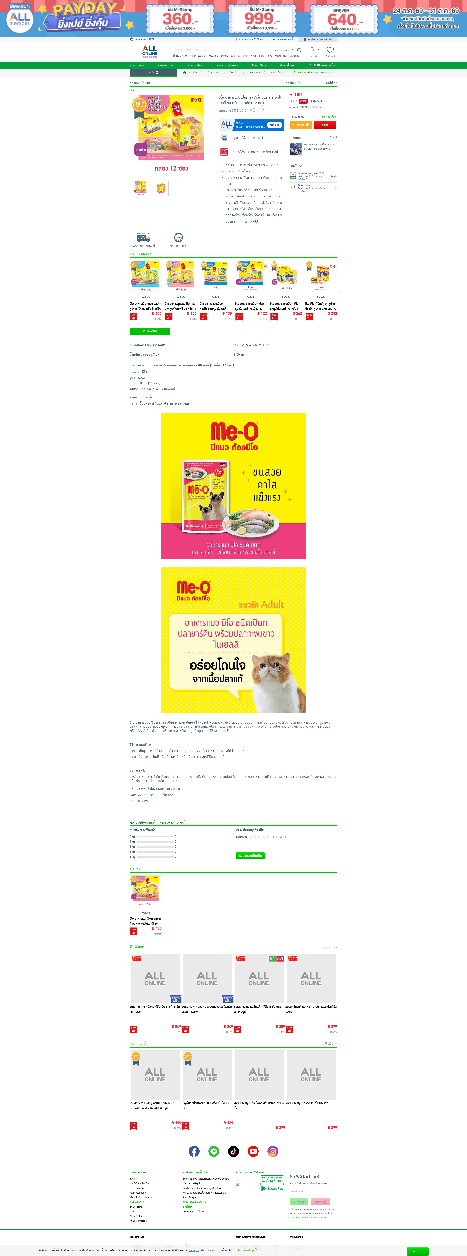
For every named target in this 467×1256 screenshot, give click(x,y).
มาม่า (245, 56)
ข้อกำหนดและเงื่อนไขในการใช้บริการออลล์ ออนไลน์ (206, 1179)
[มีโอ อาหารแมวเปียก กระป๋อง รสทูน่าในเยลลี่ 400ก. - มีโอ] (216, 277)
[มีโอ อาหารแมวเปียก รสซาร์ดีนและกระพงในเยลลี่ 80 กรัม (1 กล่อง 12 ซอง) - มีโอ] (146, 891)
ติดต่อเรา (187, 1207)
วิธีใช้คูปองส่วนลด (138, 1193)
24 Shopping (136, 1207)
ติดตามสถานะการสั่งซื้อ (283, 39)
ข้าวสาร (224, 56)
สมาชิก (133, 1179)
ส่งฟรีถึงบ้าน (166, 65)
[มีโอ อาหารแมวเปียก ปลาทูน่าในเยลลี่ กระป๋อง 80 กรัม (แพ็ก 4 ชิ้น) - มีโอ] (251, 277)
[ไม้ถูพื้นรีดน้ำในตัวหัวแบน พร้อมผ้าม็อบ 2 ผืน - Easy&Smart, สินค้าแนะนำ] (208, 1075)
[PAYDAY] (233, 18)
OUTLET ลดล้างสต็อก (323, 65)
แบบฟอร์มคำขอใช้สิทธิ (193, 1211)
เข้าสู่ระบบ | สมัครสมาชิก (320, 39)
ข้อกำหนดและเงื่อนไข (195, 1172)
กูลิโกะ (193, 56)
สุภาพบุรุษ (299, 1202)
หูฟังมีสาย (214, 56)
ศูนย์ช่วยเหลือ (138, 1172)
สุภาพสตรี (320, 1202)
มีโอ (132, 90)
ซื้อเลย (325, 125)
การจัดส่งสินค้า (137, 1188)
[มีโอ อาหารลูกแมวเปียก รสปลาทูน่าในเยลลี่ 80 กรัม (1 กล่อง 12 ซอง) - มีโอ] (181, 277)
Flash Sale (259, 65)
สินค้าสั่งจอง (287, 65)
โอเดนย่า (202, 56)
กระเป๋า (262, 56)
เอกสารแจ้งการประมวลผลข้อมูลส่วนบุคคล (202, 1188)
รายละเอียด (149, 331)
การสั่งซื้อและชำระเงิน (139, 1183)
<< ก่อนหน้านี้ (294, 83)
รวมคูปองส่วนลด (227, 65)
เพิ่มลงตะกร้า (302, 125)
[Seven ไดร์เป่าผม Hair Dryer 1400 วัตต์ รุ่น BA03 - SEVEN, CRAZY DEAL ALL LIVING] (311, 978)
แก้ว (270, 56)
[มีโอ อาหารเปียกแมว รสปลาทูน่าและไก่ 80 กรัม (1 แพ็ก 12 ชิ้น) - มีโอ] (146, 277)
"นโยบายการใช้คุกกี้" (246, 1250)
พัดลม (254, 56)
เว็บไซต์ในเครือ (137, 1202)
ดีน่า (285, 56)
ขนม (233, 56)
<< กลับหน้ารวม (140, 83)
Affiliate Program (139, 1221)
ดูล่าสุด (135, 868)
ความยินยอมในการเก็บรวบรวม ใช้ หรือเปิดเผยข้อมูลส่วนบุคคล (204, 1195)
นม (239, 56)
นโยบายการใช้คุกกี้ (192, 1183)
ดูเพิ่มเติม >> (330, 947)
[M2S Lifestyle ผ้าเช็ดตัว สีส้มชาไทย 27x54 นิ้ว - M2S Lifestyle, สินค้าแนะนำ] (259, 1075)
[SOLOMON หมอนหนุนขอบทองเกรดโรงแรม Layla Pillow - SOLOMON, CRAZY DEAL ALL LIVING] (208, 978)
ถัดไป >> (331, 83)
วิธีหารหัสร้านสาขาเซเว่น (141, 1197)
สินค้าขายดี (137, 65)
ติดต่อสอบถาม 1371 (143, 39)
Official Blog (136, 1216)
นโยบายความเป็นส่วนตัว (302, 1217)
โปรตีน (278, 56)
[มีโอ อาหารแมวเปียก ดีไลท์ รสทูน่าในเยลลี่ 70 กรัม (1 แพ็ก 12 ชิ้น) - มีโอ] (286, 277)
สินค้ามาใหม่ (195, 65)
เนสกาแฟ (294, 56)
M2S (132, 1211)
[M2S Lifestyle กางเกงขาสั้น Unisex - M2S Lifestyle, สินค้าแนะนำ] (311, 1075)
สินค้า (151, 72)
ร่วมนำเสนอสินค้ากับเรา (194, 1202)
